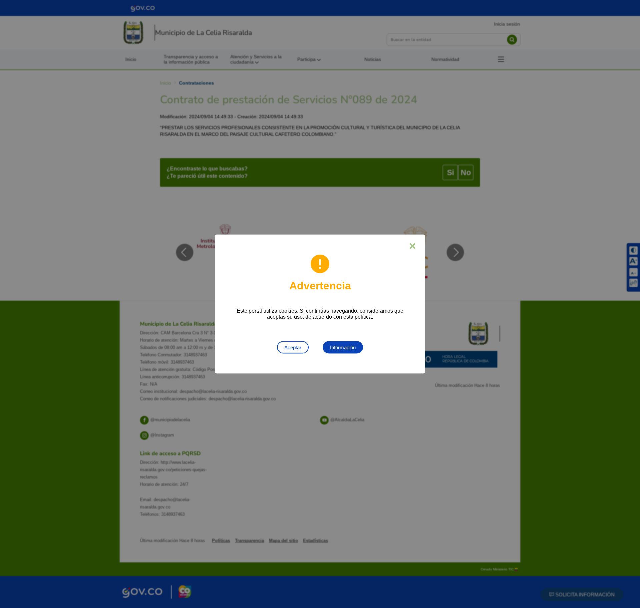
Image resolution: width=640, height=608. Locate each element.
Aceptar (292, 347)
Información (343, 347)
